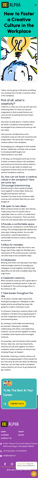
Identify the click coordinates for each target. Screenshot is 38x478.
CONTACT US (6, 438)
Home (3, 432)
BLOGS (21, 435)
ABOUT (21, 432)
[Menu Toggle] (36, 5)
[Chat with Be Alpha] (34, 474)
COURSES (5, 435)
